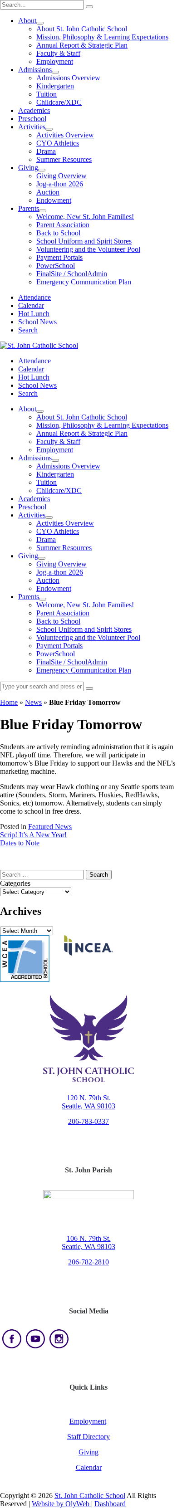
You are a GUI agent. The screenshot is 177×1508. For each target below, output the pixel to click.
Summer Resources (64, 159)
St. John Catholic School (89, 1495)
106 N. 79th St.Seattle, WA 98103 (88, 1242)
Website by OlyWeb (61, 1504)
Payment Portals (59, 257)
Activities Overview (65, 135)
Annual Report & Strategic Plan (82, 45)
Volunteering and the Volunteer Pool (88, 249)
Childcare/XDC (59, 102)
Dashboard (110, 1504)
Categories (15, 883)
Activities (31, 127)
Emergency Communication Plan (83, 282)
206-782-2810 (88, 1262)
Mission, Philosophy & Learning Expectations (102, 37)
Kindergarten (55, 86)
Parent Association (62, 225)
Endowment (53, 200)
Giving (28, 167)
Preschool (32, 118)
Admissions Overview (68, 78)
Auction (47, 192)
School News (37, 322)
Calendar (31, 305)
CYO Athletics (57, 143)
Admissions (35, 69)
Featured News (50, 826)
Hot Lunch (33, 313)
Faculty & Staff (58, 53)
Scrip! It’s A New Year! (33, 835)
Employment (87, 1421)
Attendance (34, 297)
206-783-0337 (88, 1121)
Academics (34, 110)
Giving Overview (61, 176)
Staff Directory (88, 1436)
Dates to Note (19, 843)
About (27, 20)
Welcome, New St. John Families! (85, 216)
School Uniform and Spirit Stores (84, 241)
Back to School (58, 233)
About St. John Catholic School (81, 29)
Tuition (46, 94)
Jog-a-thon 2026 (59, 184)
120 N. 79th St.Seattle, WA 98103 (88, 1102)
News (33, 702)
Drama (46, 151)
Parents (28, 208)
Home (9, 702)
